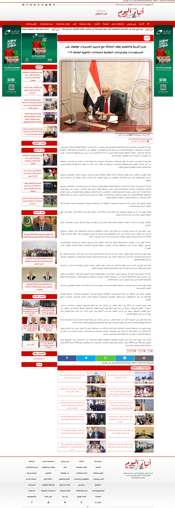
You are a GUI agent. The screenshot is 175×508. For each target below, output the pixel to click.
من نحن (65, 497)
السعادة (31, 491)
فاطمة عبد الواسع (138, 141)
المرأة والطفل (64, 479)
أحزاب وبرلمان (98, 479)
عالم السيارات (65, 491)
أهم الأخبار (39, 212)
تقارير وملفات (31, 24)
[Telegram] (124, 358)
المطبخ (98, 485)
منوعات (98, 497)
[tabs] (23, 5)
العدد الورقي (39, 143)
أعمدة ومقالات (81, 473)
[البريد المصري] (39, 48)
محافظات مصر (118, 24)
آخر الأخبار (39, 150)
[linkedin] (42, 5)
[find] (31, 5)
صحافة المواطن (48, 485)
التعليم (48, 473)
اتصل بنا (98, 502)
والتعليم (130, 352)
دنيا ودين (81, 485)
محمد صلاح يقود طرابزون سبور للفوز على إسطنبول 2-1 (54, 29)
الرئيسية (98, 461)
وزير (149, 352)
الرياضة (106, 24)
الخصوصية (31, 497)
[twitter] (50, 5)
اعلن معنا (48, 497)
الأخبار (141, 24)
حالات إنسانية (65, 485)
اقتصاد (97, 24)
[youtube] (46, 5)
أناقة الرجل (48, 479)
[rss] (35, 5)
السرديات (31, 485)
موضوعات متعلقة (140, 368)
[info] (27, 5)
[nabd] (39, 5)
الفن (74, 24)
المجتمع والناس (98, 491)
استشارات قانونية (48, 491)
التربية (141, 352)
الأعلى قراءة (39, 296)
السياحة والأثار (81, 491)
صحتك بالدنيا (31, 479)
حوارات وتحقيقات (62, 24)
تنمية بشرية (32, 473)
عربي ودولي (131, 24)
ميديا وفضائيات (46, 24)
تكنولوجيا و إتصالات (81, 479)
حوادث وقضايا (85, 24)
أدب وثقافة (65, 473)
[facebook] (54, 5)
